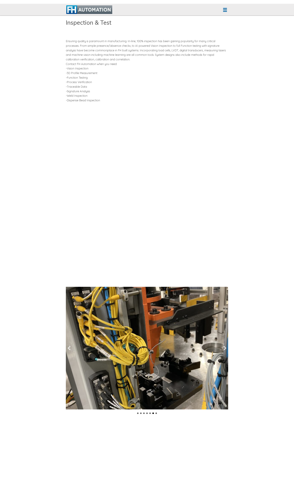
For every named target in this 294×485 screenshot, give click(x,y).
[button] (69, 348)
